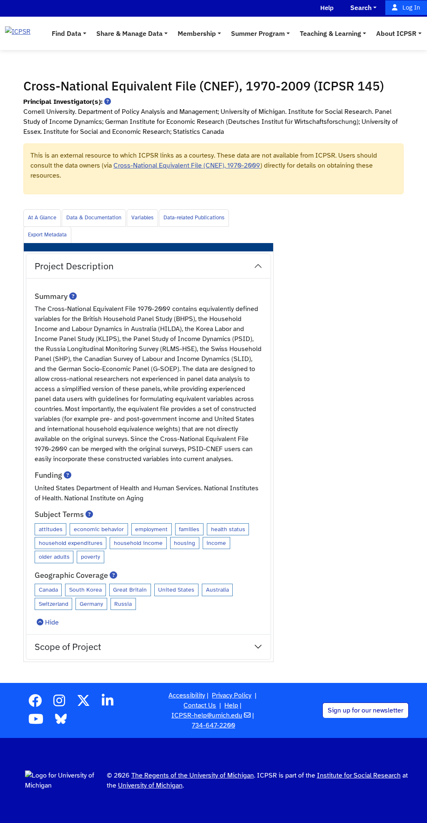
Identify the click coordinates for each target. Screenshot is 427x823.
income (216, 543)
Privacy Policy (231, 695)
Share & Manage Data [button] (129, 33)
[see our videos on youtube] (35, 722)
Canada (48, 589)
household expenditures (71, 543)
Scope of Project (68, 646)
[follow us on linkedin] (107, 703)
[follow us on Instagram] (59, 703)
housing (184, 543)
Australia (217, 589)
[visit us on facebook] (35, 703)
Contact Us (199, 705)
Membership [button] (197, 33)
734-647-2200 (213, 725)
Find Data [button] (66, 33)
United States (176, 589)
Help (231, 705)
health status (228, 529)
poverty (90, 556)
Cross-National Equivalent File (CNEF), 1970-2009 (186, 165)
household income (138, 543)
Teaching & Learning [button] (330, 33)
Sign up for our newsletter (365, 710)
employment (151, 529)
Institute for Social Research (359, 775)
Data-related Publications (193, 217)
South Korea (85, 589)
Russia (123, 603)
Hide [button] (52, 622)
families (189, 529)
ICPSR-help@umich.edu (206, 715)
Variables (142, 217)
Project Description (74, 266)
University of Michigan (150, 785)
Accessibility (186, 695)
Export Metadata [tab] (47, 234)
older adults (54, 556)
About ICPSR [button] (396, 33)
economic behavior (99, 529)
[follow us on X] (83, 703)
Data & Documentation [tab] (93, 217)
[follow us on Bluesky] (61, 722)
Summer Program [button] (258, 33)
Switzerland (53, 603)
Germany (91, 603)
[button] (107, 102)
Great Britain (130, 589)
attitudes (51, 529)
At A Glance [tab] (42, 217)
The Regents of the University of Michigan (192, 775)
